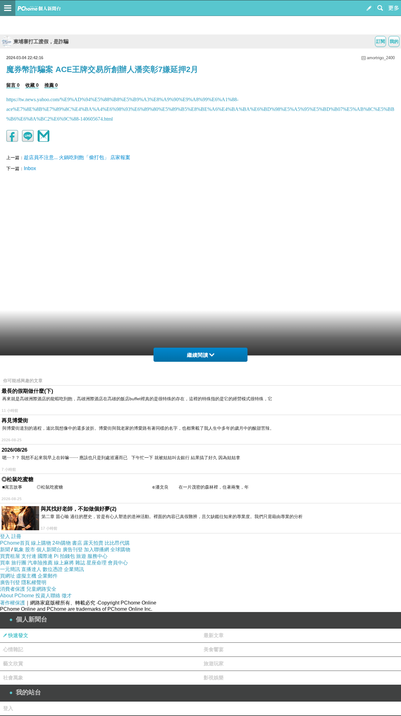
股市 (30, 549)
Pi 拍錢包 (64, 556)
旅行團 (18, 562)
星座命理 (96, 562)
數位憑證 (53, 569)
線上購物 (41, 543)
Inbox (30, 168)
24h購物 (61, 543)
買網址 (7, 576)
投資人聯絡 (47, 595)
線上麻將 (64, 562)
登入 (5, 536)
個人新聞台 (48, 549)
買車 (5, 562)
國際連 (45, 556)
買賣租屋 (10, 556)
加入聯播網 (96, 549)
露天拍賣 (93, 543)
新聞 (5, 549)
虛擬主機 (26, 576)
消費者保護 (12, 589)
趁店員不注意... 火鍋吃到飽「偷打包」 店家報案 (77, 157)
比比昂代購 (117, 543)
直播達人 (31, 569)
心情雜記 (13, 649)
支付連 (28, 556)
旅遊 (81, 556)
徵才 (67, 595)
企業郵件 (48, 576)
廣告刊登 (73, 549)
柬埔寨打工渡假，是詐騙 (41, 41)
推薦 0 (51, 85)
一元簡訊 (10, 569)
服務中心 (97, 556)
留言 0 (12, 85)
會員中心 (118, 562)
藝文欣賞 (13, 663)
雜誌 (80, 562)
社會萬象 (13, 677)
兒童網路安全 (41, 589)
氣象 (19, 549)
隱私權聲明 (33, 582)
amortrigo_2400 (381, 57)
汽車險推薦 (40, 562)
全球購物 (120, 549)
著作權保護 (12, 602)
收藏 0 (32, 85)
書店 (77, 543)
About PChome (17, 595)
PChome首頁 (15, 543)
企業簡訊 (74, 569)
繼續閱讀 (197, 355)
